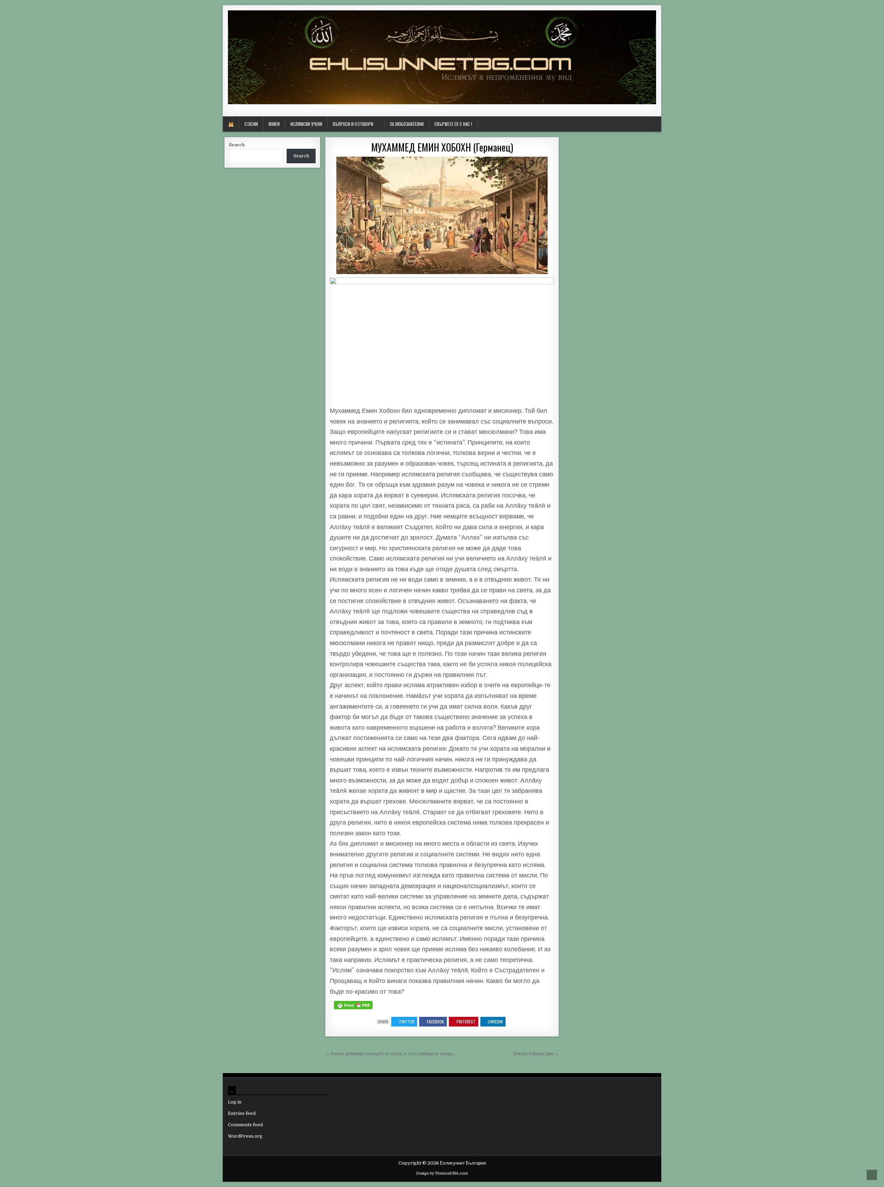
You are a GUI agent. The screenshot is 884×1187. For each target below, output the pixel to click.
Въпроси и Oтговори (353, 123)
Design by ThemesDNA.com (442, 1173)
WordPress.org (245, 1136)
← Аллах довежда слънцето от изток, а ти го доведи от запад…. (390, 1053)
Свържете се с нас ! (453, 123)
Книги (274, 123)
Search (236, 144)
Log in (234, 1102)
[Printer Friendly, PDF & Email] (353, 1005)
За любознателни (407, 123)
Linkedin (495, 1021)
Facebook (435, 1021)
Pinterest (466, 1021)
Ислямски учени (306, 123)
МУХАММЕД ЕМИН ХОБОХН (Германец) (442, 147)
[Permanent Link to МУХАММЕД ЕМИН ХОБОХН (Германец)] (442, 215)
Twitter (406, 1021)
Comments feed (245, 1124)
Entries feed (242, 1113)
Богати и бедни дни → (536, 1053)
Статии (251, 123)
